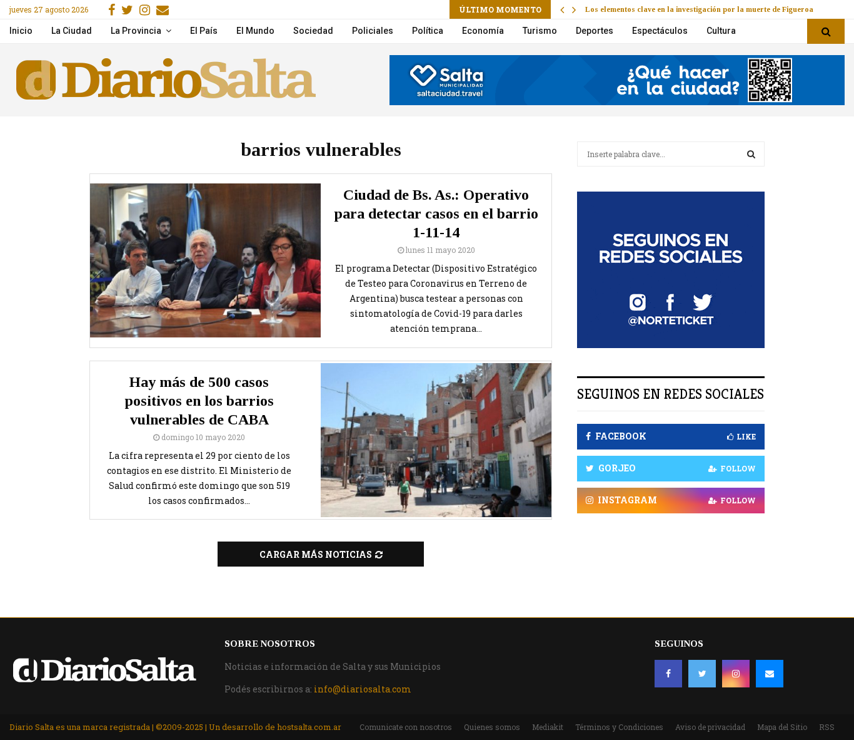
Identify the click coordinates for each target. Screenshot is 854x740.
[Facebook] (668, 673)
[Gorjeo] (702, 673)
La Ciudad (71, 31)
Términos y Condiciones (619, 727)
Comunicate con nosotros (405, 727)
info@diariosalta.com (362, 689)
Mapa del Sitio (782, 727)
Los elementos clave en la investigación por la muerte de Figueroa (699, 9)
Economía (483, 31)
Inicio (21, 31)
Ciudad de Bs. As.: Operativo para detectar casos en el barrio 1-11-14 (436, 213)
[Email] (769, 673)
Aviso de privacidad (710, 727)
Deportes (594, 31)
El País (204, 31)
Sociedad (313, 31)
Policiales (372, 31)
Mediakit (547, 727)
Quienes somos (492, 727)
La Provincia (136, 31)
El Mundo (255, 31)
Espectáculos (660, 31)
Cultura (721, 31)
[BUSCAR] (751, 154)
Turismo (540, 31)
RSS (827, 727)
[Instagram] (736, 673)
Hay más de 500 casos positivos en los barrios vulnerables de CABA (199, 401)
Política (427, 31)
